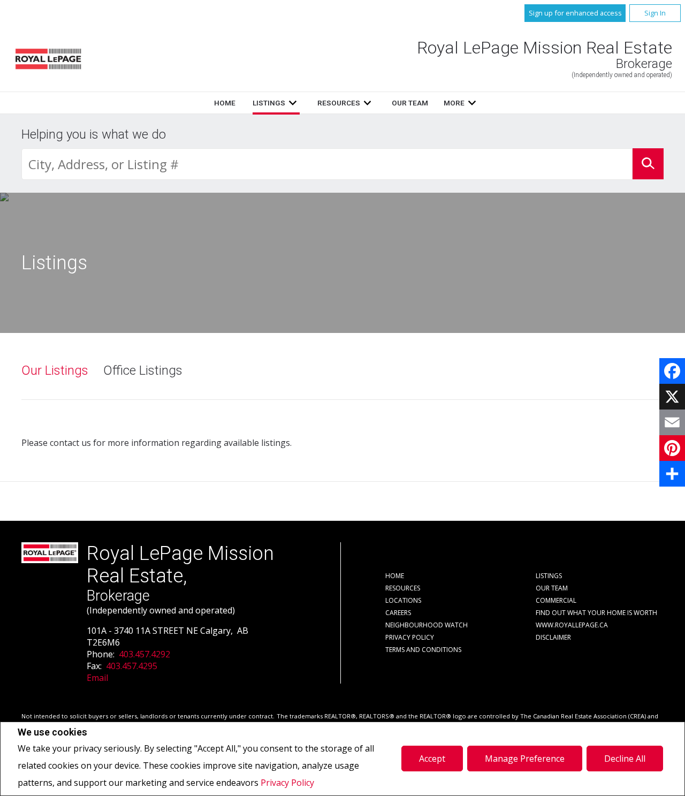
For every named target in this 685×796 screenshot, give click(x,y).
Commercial (556, 600)
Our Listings (54, 370)
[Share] (672, 474)
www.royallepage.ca (572, 625)
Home (224, 102)
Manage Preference (525, 758)
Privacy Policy (287, 783)
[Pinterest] (672, 448)
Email (97, 678)
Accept (432, 758)
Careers (398, 612)
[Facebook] (672, 371)
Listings (269, 102)
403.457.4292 (144, 654)
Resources (338, 102)
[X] (672, 397)
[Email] (672, 422)
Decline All (624, 758)
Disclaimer (553, 637)
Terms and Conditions (423, 649)
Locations (403, 600)
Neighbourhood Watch (426, 625)
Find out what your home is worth (596, 612)
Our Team (410, 102)
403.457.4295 (131, 666)
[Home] (48, 59)
